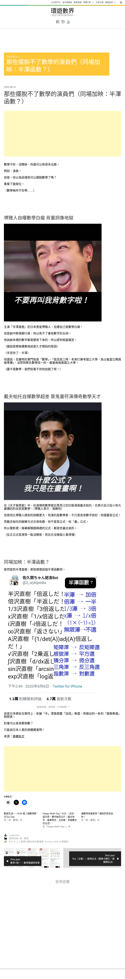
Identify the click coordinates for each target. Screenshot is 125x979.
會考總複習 (67, 2)
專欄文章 (87, 2)
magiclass (14, 835)
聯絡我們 (109, 2)
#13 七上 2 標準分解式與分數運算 (26, 841)
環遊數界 (62, 11)
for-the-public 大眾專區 (56, 841)
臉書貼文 (18, 736)
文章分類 (100, 2)
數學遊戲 (78, 2)
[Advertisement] (62, 133)
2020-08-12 (12, 56)
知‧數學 (24, 838)
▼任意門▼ (56, 2)
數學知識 (13, 838)
